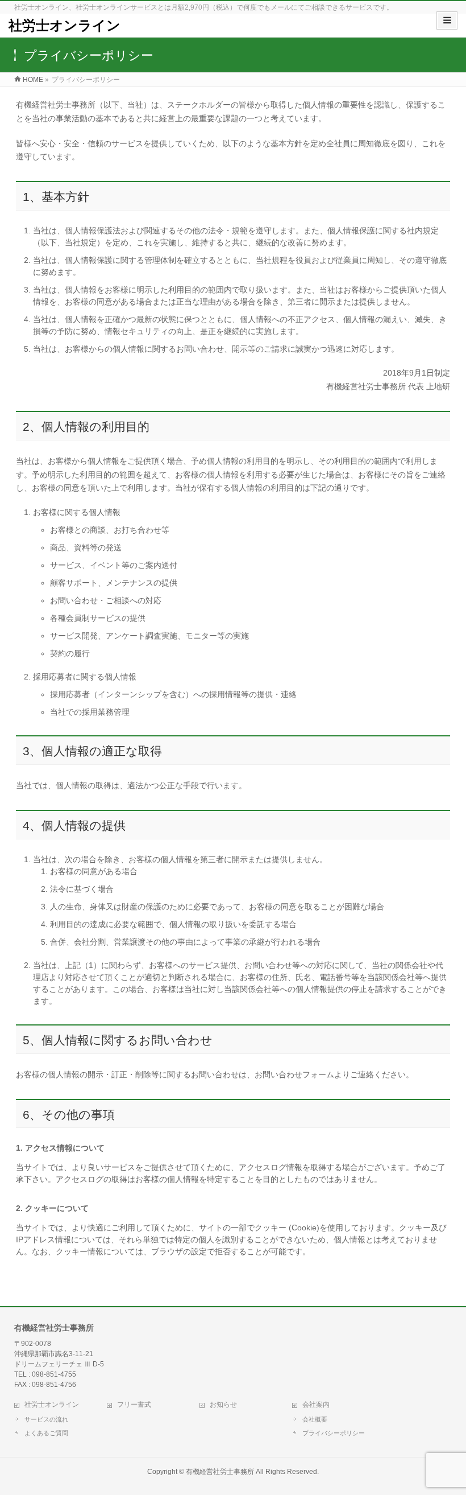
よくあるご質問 (46, 1433)
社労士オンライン (64, 25)
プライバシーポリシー (333, 1433)
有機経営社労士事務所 (220, 1472)
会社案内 (316, 1404)
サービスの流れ (46, 1419)
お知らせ (223, 1404)
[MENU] (446, 20)
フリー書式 (134, 1404)
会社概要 (314, 1419)
